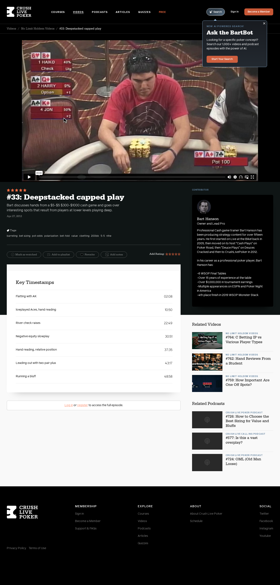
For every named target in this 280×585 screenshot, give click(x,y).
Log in (69, 405)
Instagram (266, 528)
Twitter (264, 513)
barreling (12, 236)
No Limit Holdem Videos (38, 28)
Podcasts (99, 12)
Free (162, 12)
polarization (51, 236)
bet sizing (24, 236)
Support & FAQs (86, 528)
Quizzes (144, 12)
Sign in (79, 513)
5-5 (103, 236)
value (74, 236)
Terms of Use (37, 548)
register (82, 405)
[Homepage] (29, 12)
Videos (78, 12)
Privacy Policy (16, 548)
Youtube (265, 536)
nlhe (108, 236)
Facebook (266, 521)
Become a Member (259, 12)
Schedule (196, 521)
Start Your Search (222, 59)
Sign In (235, 12)
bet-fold (65, 236)
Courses (58, 12)
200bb (95, 236)
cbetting (84, 236)
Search (217, 12)
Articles (123, 12)
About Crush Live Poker (206, 513)
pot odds (37, 236)
